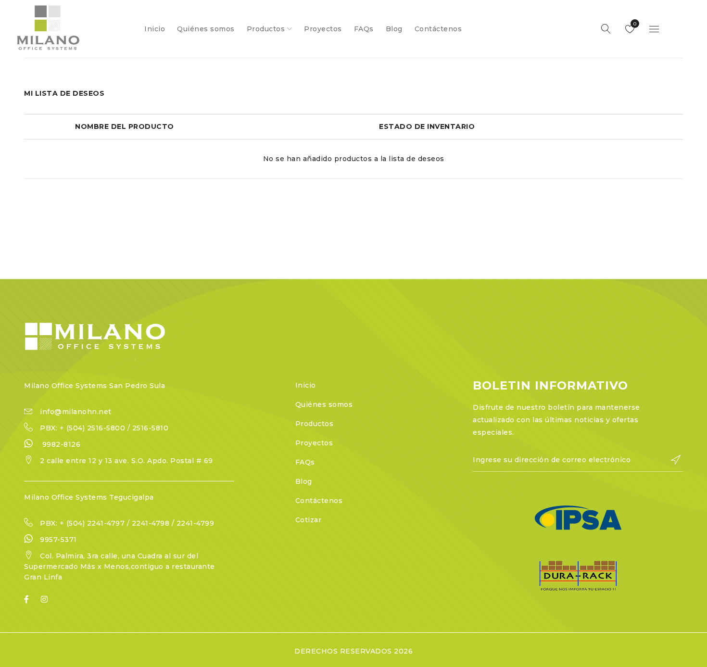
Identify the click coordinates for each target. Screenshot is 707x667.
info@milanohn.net (76, 411)
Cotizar (308, 520)
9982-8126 (61, 444)
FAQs (305, 462)
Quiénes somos (324, 404)
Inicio (305, 385)
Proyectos (314, 443)
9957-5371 (58, 539)
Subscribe (671, 460)
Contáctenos (319, 500)
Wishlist (634, 24)
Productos (314, 423)
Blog (303, 481)
